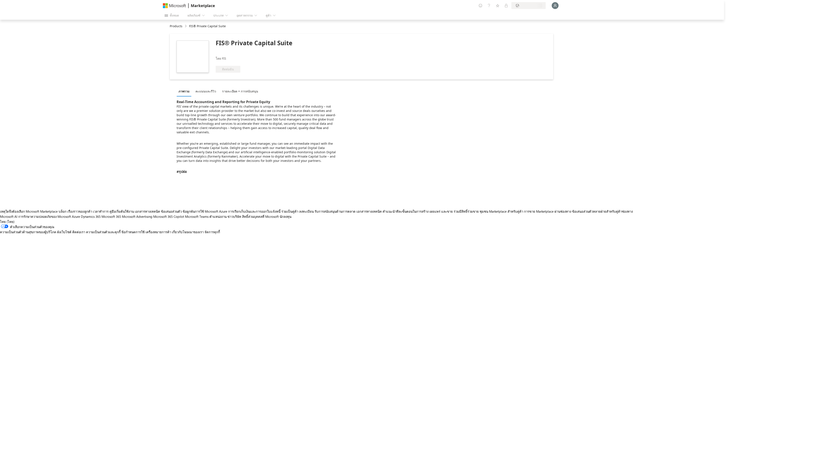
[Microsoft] (174, 5)
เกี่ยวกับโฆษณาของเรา (188, 232)
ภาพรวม (184, 91)
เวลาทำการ (101, 211)
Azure (76, 216)
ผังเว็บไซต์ (64, 232)
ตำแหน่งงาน (218, 216)
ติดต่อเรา (78, 232)
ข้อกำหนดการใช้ (133, 232)
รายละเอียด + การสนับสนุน (240, 91)
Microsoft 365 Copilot (168, 216)
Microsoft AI (8, 216)
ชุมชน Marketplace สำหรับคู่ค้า (501, 211)
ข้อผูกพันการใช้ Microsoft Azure (205, 211)
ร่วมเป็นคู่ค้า (289, 211)
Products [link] (176, 26)
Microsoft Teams (197, 216)
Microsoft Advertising (137, 216)
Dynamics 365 (91, 216)
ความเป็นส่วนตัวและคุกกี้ (103, 232)
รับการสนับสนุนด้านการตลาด (335, 211)
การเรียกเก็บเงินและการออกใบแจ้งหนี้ (254, 211)
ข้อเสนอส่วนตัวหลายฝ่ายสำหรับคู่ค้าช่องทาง (602, 211)
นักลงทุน (285, 216)
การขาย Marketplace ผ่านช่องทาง (547, 211)
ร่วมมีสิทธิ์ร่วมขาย (466, 211)
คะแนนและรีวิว (205, 91)
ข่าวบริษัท (234, 216)
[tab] (185, 91)
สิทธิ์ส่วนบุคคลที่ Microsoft (260, 216)
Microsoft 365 (111, 216)
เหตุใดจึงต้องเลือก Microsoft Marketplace (29, 211)
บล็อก (63, 211)
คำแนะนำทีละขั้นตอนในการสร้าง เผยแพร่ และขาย (418, 211)
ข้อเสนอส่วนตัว (171, 211)
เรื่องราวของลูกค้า (79, 211)
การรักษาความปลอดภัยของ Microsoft (44, 216)
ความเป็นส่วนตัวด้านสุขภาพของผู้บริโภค (28, 232)
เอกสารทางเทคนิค (147, 211)
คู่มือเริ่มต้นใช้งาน (121, 211)
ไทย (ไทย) (7, 221)
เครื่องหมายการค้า (158, 232)
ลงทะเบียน (306, 211)
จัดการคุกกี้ (212, 232)
